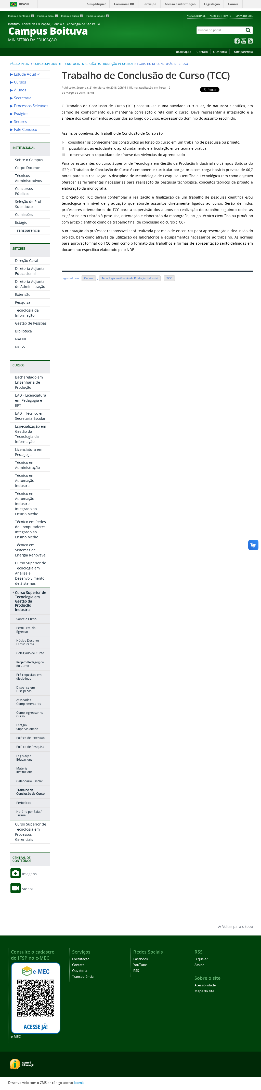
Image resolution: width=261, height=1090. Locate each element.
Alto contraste (220, 16)
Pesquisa (22, 302)
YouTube (140, 965)
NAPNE (21, 339)
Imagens (29, 873)
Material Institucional (24, 770)
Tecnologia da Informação (27, 313)
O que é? (201, 959)
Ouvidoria (220, 52)
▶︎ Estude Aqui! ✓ (25, 74)
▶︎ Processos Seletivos (29, 105)
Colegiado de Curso (30, 653)
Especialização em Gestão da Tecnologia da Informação (30, 434)
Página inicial (20, 64)
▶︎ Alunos (18, 90)
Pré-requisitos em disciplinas (29, 676)
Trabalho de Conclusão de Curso (30, 791)
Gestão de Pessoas (31, 323)
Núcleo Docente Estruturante (27, 642)
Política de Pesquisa (30, 747)
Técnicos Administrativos (28, 178)
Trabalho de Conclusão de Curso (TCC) (146, 75)
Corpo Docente (27, 167)
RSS (136, 971)
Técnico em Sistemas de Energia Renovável (30, 549)
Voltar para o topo (237, 926)
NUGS (20, 346)
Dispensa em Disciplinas (25, 689)
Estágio (21, 222)
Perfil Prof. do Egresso (25, 629)
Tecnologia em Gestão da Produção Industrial (130, 278)
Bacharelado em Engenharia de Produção (29, 382)
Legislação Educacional (24, 757)
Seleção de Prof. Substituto (28, 204)
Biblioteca (23, 331)
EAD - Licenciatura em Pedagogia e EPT (30, 400)
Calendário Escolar (29, 781)
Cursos (88, 278)
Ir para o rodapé (97, 16)
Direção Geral (26, 260)
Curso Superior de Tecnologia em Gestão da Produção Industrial (83, 64)
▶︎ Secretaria (20, 97)
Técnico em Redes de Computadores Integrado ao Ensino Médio (30, 529)
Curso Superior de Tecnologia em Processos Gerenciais (30, 832)
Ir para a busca (71, 16)
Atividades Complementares (28, 701)
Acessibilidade (196, 16)
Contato (202, 52)
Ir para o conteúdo (20, 16)
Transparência (242, 52)
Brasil (24, 4)
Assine (199, 965)
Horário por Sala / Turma (29, 813)
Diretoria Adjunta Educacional (30, 271)
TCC (169, 278)
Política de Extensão (30, 738)
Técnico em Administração (27, 465)
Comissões (24, 214)
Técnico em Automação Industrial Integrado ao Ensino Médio (26, 503)
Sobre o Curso (26, 619)
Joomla (79, 1083)
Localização (183, 52)
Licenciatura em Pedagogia (28, 452)
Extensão (22, 294)
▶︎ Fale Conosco (23, 129)
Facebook (140, 959)
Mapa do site (244, 16)
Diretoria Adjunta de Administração (30, 284)
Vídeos (27, 888)
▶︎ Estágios (19, 113)
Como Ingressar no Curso (29, 714)
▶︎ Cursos (18, 82)
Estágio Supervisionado (27, 727)
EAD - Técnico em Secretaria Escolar (30, 416)
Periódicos (23, 803)
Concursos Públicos (24, 191)
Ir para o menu (47, 16)
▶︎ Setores (18, 121)
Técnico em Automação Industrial (24, 480)
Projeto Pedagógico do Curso (30, 664)
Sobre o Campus (29, 159)
